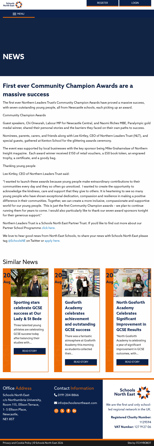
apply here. (52, 241)
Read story (29, 351)
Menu (20, 14)
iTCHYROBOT (143, 443)
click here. (48, 228)
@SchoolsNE (17, 241)
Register (102, 3)
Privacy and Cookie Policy (17, 443)
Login (135, 3)
